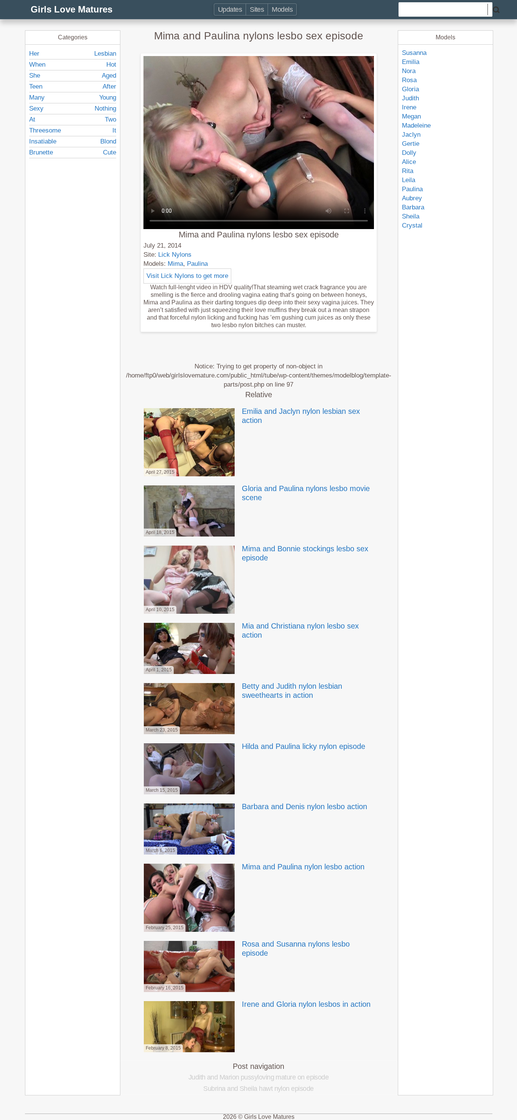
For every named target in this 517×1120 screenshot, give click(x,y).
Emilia (410, 62)
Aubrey (412, 198)
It (114, 130)
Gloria (410, 89)
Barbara (413, 207)
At (32, 119)
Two (110, 119)
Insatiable (42, 141)
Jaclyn (411, 134)
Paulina (197, 263)
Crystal (412, 225)
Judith (410, 98)
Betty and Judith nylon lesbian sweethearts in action (292, 690)
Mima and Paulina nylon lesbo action (303, 867)
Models (282, 9)
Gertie (410, 143)
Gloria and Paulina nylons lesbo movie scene (306, 493)
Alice (409, 161)
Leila (408, 180)
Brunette (41, 152)
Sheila (410, 216)
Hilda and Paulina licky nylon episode (303, 746)
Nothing (105, 108)
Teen (35, 86)
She (34, 75)
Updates (230, 9)
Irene (409, 107)
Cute (109, 152)
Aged (109, 75)
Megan (411, 116)
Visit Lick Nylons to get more (187, 275)
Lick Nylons (175, 254)
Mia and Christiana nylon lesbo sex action (300, 630)
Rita (407, 171)
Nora (409, 71)
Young (107, 97)
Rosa (409, 80)
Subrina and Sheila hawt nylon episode (258, 1088)
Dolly (409, 152)
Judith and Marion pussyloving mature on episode (258, 1077)
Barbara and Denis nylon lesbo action (304, 806)
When (37, 64)
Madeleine (416, 125)
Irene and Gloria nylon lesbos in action (306, 1004)
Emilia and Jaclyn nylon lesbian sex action (301, 415)
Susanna (414, 52)
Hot (111, 64)
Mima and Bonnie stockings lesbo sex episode (305, 553)
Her (34, 53)
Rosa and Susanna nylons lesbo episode (296, 948)
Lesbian (105, 53)
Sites (257, 9)
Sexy (36, 108)
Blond (108, 141)
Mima (175, 263)
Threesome (45, 130)
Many (37, 97)
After (109, 86)
